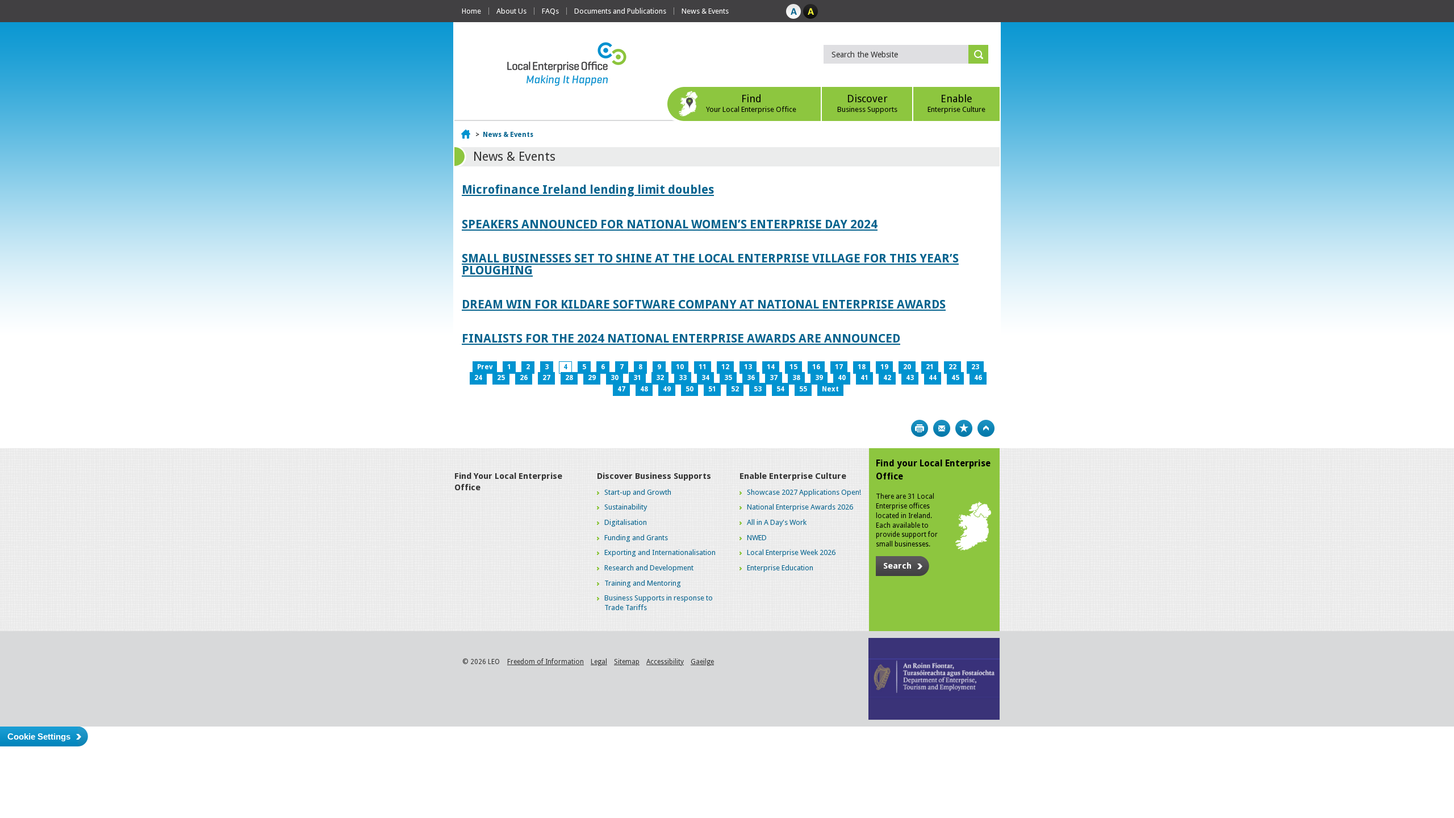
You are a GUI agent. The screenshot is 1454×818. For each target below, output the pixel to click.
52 (735, 389)
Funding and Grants (636, 537)
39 (819, 378)
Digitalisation (625, 522)
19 (884, 367)
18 (862, 367)
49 (667, 389)
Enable (956, 103)
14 (771, 367)
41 (864, 378)
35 (728, 378)
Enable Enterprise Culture (792, 476)
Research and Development (648, 568)
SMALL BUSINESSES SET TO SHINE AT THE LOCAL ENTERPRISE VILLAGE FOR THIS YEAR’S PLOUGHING (710, 264)
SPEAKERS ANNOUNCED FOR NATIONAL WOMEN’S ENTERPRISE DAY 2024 (670, 224)
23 (975, 367)
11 (703, 367)
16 (816, 367)
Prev (484, 367)
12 (725, 367)
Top (986, 428)
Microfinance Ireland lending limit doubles (588, 189)
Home (471, 11)
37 (774, 378)
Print (919, 428)
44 (933, 378)
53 (758, 389)
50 (689, 389)
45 (955, 378)
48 (644, 389)
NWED (757, 537)
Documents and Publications (620, 11)
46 (978, 378)
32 (660, 378)
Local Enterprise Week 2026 (791, 552)
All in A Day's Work (777, 522)
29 (592, 378)
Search (897, 566)
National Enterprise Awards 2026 (800, 507)
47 (621, 389)
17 (839, 367)
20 (907, 367)
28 (569, 378)
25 (501, 378)
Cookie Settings (38, 736)
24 (478, 378)
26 (524, 378)
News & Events (705, 11)
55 (803, 389)
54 (780, 389)
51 (712, 389)
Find (751, 103)
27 (546, 378)
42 (887, 378)
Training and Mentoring (642, 583)
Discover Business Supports (654, 476)
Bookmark (963, 428)
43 (910, 378)
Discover (867, 103)
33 (683, 378)
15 (793, 367)
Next (830, 389)
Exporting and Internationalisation (660, 552)
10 (680, 367)
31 (637, 378)
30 (615, 378)
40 (842, 378)
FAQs (550, 11)
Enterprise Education (780, 568)
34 (705, 378)
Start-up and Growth (637, 492)
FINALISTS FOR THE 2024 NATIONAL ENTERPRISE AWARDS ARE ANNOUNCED (681, 338)
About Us (511, 11)
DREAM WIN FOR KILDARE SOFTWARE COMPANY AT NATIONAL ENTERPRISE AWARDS (704, 304)
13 (748, 367)
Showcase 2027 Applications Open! (804, 492)
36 (751, 378)
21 (930, 367)
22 (952, 367)
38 (796, 378)
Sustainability (625, 507)
